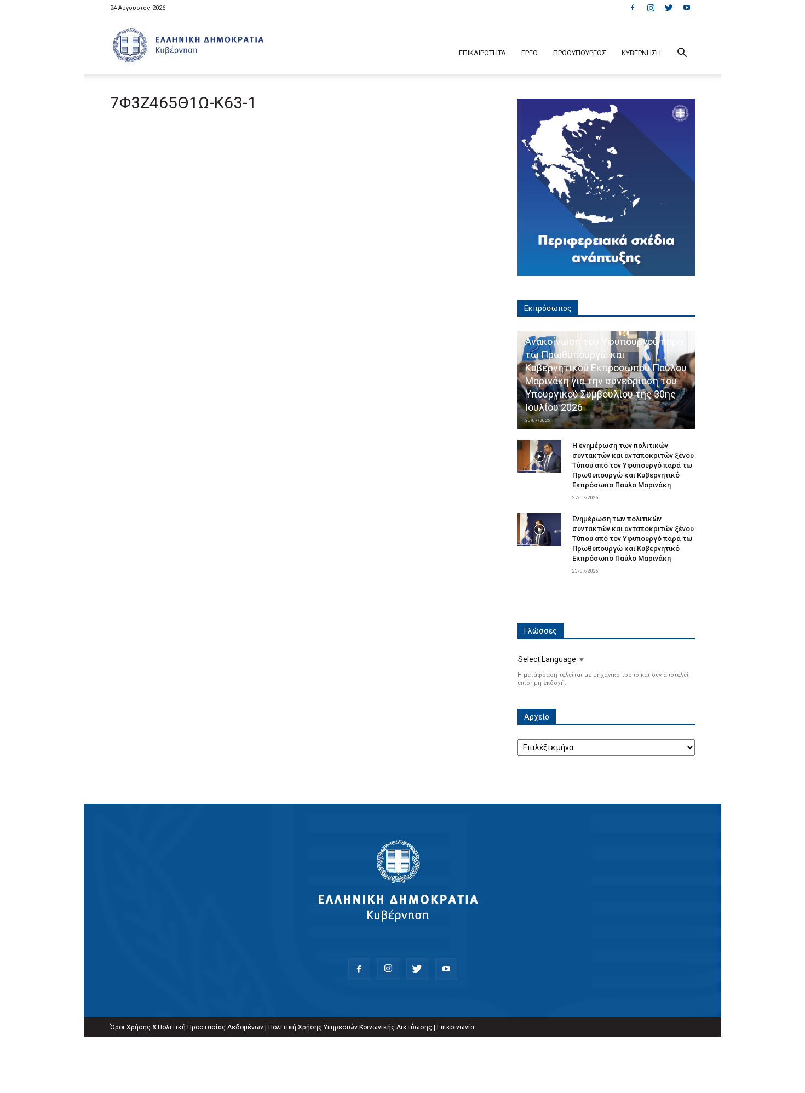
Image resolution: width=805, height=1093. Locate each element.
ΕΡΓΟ (529, 53)
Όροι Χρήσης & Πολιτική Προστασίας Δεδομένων (186, 1027)
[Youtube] (687, 7)
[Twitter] (668, 7)
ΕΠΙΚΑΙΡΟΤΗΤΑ (482, 53)
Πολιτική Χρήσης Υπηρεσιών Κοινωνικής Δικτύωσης (350, 1027)
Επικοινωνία (455, 1027)
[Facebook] (632, 7)
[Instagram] (650, 7)
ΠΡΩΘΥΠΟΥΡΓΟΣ (579, 53)
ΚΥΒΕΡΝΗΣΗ (641, 53)
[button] (682, 54)
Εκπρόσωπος (548, 308)
